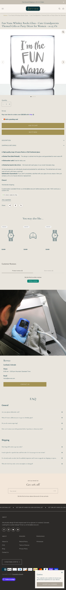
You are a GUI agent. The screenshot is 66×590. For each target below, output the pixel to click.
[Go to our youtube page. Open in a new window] (13, 530)
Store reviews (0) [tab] (48, 271)
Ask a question (6, 200)
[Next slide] (63, 62)
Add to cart (33, 126)
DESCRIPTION (6, 140)
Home (5, 15)
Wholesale (39, 542)
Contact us (25, 384)
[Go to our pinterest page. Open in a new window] (18, 530)
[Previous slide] (3, 62)
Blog (3, 549)
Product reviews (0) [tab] (17, 271)
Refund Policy (23, 542)
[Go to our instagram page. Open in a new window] (8, 530)
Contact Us (5, 552)
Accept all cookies (49, 584)
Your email (13, 491)
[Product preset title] (11, 236)
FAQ (3, 545)
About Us (5, 542)
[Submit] (55, 490)
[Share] (10, 205)
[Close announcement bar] (63, 2)
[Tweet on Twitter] (21, 205)
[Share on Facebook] (15, 205)
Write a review (33, 281)
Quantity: (4, 100)
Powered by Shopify (17, 574)
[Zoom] (63, 32)
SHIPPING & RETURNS (9, 145)
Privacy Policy (23, 549)
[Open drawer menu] (3, 9)
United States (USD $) (11, 562)
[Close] (62, 572)
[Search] (59, 9)
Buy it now (33, 132)
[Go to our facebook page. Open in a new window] (4, 530)
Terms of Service (24, 545)
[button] (32, 96)
